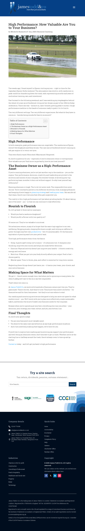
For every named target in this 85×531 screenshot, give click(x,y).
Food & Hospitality (14, 472)
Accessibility (48, 430)
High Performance (17, 124)
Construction (13, 466)
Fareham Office (49, 452)
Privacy (46, 436)
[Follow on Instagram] (59, 475)
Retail (10, 482)
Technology (12, 485)
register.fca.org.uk (63, 518)
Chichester (48, 449)
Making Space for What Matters (23, 131)
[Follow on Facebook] (46, 475)
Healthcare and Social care (17, 476)
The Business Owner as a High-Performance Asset (29, 126)
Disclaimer (47, 433)
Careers (46, 445)
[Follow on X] (50, 475)
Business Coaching (44, 32)
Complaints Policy (50, 439)
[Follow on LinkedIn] (55, 475)
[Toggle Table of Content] (44, 121)
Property (11, 479)
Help (45, 442)
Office (54, 449)
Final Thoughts (16, 133)
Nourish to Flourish (18, 129)
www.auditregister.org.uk (18, 514)
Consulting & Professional (17, 469)
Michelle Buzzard (18, 32)
